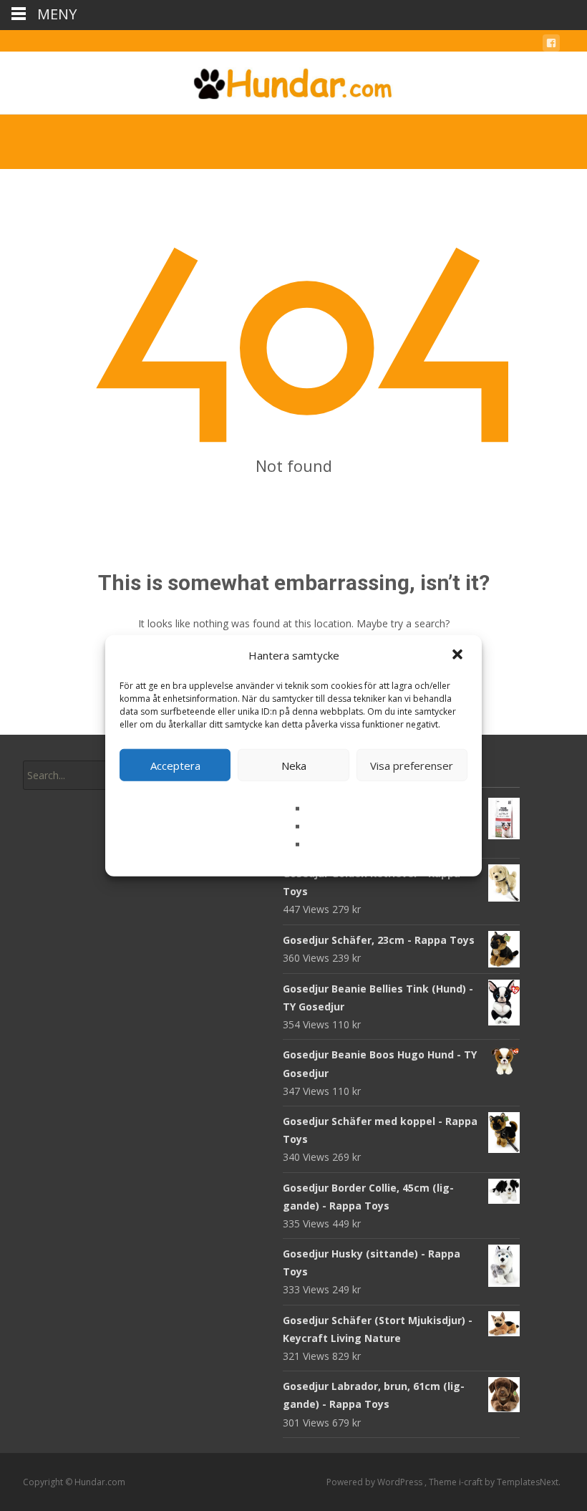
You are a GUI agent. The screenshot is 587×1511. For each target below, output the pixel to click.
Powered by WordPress (375, 1482)
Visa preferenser (411, 765)
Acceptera (175, 765)
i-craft (472, 1482)
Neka (293, 765)
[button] (458, 655)
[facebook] (551, 45)
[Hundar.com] (293, 80)
